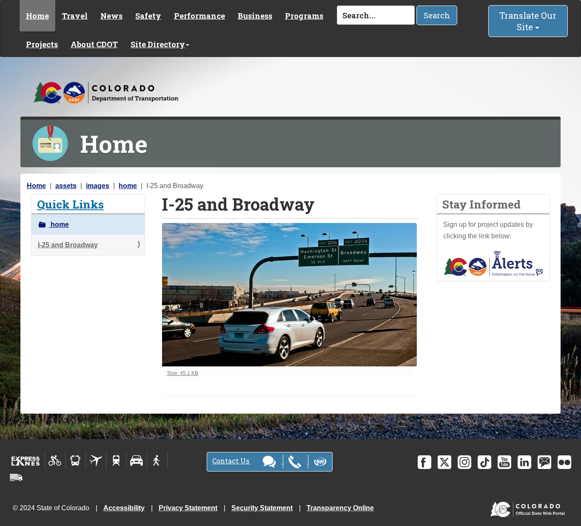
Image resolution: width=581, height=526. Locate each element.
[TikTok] (484, 462)
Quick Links (70, 204)
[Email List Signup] (544, 462)
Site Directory (158, 44)
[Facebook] (424, 462)
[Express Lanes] (25, 460)
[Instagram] (464, 462)
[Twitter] (444, 462)
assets (66, 185)
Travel (75, 16)
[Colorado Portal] (529, 507)
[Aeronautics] (95, 460)
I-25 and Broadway (68, 245)
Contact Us (231, 460)
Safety (148, 16)
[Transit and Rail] (75, 460)
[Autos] (136, 460)
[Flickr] (564, 462)
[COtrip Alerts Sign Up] (493, 262)
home (128, 185)
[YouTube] (504, 462)
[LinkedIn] (524, 462)
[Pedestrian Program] (157, 460)
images (97, 185)
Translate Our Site (527, 21)
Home (37, 16)
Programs (304, 16)
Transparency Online (340, 508)
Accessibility (124, 508)
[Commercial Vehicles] (16, 477)
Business (255, 16)
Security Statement (262, 508)
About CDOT (94, 44)
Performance (199, 16)
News (111, 16)
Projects (42, 44)
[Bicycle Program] (55, 460)
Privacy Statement (188, 508)
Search (437, 15)
